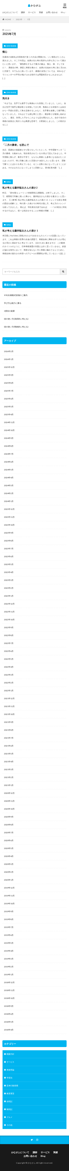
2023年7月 (8, 548)
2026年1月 (8, 359)
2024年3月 (8, 485)
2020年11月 (9, 801)
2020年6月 (8, 840)
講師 (23, 12)
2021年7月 (8, 738)
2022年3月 (8, 675)
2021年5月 (8, 753)
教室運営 (10, 1093)
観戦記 (8, 182)
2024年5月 (8, 469)
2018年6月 (8, 1014)
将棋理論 (10, 1070)
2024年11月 (9, 422)
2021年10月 (9, 714)
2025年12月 (9, 367)
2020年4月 (8, 856)
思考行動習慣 (11, 46)
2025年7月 (8, 391)
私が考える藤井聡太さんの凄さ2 (20, 187)
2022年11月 (9, 611)
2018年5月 (8, 1022)
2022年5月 (8, 659)
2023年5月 (8, 564)
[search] (63, 272)
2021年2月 (8, 777)
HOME (8, 19)
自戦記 (9, 1101)
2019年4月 (8, 951)
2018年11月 (9, 990)
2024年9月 (8, 438)
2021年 (19, 19)
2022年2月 (8, 682)
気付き (6, 98)
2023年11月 (9, 517)
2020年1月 (8, 880)
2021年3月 (8, 769)
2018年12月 (9, 982)
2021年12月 (9, 698)
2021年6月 (8, 746)
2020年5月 (8, 848)
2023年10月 (9, 525)
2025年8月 (8, 383)
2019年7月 (8, 927)
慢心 (4, 51)
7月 (28, 19)
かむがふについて (10, 12)
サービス (32, 12)
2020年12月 (9, 793)
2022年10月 (9, 619)
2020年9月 (8, 817)
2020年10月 (9, 809)
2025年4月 (8, 414)
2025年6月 (8, 398)
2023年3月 (8, 580)
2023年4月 (8, 572)
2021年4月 (8, 761)
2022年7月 (8, 643)
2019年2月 (8, 966)
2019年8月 (8, 919)
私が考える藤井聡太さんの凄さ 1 (20, 230)
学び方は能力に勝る (12, 303)
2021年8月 (8, 730)
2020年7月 (8, 832)
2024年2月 (8, 493)
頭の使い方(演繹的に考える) (16, 319)
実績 (41, 12)
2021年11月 (9, 706)
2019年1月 (8, 974)
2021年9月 (8, 722)
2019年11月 (9, 895)
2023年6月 (8, 556)
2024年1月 (8, 501)
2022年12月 (9, 604)
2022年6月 (8, 651)
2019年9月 (8, 911)
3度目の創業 (9, 311)
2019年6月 (8, 935)
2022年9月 (8, 627)
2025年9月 (8, 375)
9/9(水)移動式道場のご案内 (15, 295)
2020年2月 (8, 872)
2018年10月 (9, 998)
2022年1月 (8, 690)
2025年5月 (8, 406)
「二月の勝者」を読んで (15, 144)
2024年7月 (8, 454)
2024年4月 (8, 477)
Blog (63, 12)
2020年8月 (8, 824)
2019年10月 (9, 903)
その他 (9, 1125)
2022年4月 (8, 667)
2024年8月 (8, 446)
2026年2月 (8, 351)
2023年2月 (8, 588)
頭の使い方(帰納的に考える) (16, 327)
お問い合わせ (52, 12)
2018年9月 (8, 1006)
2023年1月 (8, 596)
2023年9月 (8, 533)
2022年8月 (8, 635)
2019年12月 (9, 888)
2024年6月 (8, 462)
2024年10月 (9, 430)
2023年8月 (8, 540)
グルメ (9, 1117)
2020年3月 (8, 864)
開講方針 (10, 1054)
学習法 (9, 1078)
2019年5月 (8, 943)
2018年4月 (8, 1030)
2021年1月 (8, 785)
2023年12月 (9, 509)
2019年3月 (8, 959)
